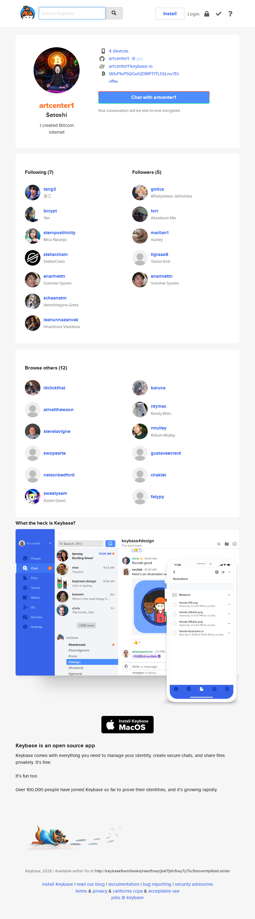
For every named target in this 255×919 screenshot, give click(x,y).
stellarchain (56, 254)
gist (139, 59)
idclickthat (54, 387)
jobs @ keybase (127, 897)
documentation (123, 884)
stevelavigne (57, 431)
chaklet (158, 474)
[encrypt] (206, 14)
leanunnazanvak (61, 319)
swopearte (55, 453)
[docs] (230, 14)
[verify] (218, 14)
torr (154, 210)
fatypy (157, 496)
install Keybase (57, 884)
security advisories (194, 884)
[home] (27, 11)
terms (81, 891)
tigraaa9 (159, 254)
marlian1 (160, 232)
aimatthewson (59, 409)
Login (193, 14)
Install (170, 13)
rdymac (158, 406)
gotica (157, 189)
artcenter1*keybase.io (131, 66)
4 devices (118, 51)
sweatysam (55, 493)
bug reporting (157, 884)
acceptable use (163, 891)
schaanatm (55, 298)
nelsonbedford (59, 474)
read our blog (90, 884)
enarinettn (54, 276)
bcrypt (50, 210)
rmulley (159, 428)
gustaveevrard (166, 453)
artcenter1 (119, 58)
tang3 (50, 189)
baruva (158, 387)
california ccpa (128, 891)
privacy (100, 891)
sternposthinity (60, 232)
